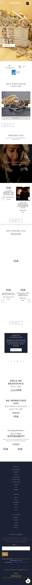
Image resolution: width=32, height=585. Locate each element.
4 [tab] (17, 361)
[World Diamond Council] (16, 72)
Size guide (16, 489)
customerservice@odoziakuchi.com (19, 562)
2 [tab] (11, 361)
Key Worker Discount (16, 482)
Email (16, 545)
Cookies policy (26, 577)
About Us (16, 497)
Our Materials (16, 472)
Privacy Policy (23, 541)
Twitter (16, 522)
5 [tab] (20, 361)
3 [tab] (14, 361)
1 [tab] (8, 361)
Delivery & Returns (16, 469)
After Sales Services (16, 479)
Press (16, 507)
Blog (16, 499)
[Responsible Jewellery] (22, 67)
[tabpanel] (16, 343)
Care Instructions (16, 477)
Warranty (16, 474)
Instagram (16, 517)
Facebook (16, 520)
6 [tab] (23, 361)
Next (29, 105)
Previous (3, 105)
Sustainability (16, 502)
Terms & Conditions (7, 577)
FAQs (16, 487)
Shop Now (14, 390)
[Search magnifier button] (27, 3)
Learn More (16, 444)
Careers (16, 509)
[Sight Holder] (9, 67)
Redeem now (16, 412)
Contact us (16, 484)
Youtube (16, 525)
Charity (16, 504)
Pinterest (16, 527)
